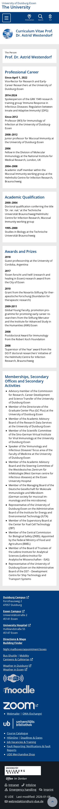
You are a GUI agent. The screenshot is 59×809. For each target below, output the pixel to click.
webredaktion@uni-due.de (25, 801)
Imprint (48, 789)
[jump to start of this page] (52, 802)
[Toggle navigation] (6, 18)
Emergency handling (22, 789)
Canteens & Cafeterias (16, 659)
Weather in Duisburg (15, 665)
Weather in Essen (13, 669)
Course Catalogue (17, 733)
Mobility (24, 655)
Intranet (13, 785)
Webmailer (13, 713)
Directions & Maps (14, 639)
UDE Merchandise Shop (21, 754)
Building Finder (12, 643)
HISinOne (12, 737)
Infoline (31, 785)
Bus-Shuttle (10, 655)
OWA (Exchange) (32, 713)
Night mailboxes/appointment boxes (25, 649)
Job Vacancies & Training (21, 742)
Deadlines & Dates (31, 737)
